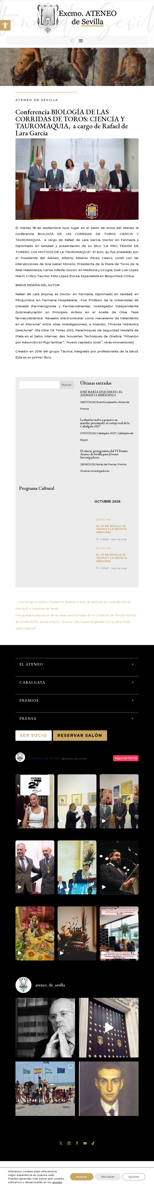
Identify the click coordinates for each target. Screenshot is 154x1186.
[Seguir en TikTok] (93, 1143)
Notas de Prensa (106, 464)
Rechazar (108, 1177)
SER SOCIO (33, 735)
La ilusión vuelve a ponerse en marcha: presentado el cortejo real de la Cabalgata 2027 (105, 423)
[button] (5, 25)
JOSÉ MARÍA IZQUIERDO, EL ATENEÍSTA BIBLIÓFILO (101, 393)
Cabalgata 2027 (106, 433)
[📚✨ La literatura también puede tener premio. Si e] (109, 1027)
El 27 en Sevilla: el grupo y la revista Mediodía (111, 529)
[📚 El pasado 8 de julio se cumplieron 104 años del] (109, 1091)
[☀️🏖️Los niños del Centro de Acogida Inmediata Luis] (45, 1091)
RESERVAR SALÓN (80, 735)
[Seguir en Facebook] (77, 1143)
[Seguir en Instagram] (69, 1143)
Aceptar (81, 1177)
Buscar (67, 385)
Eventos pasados (107, 402)
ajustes (57, 1182)
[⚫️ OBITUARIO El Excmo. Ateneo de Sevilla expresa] (45, 1027)
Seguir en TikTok (126, 758)
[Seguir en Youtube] (85, 1143)
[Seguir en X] (61, 1143)
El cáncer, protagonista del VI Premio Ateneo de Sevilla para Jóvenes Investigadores (104, 454)
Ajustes (133, 1177)
